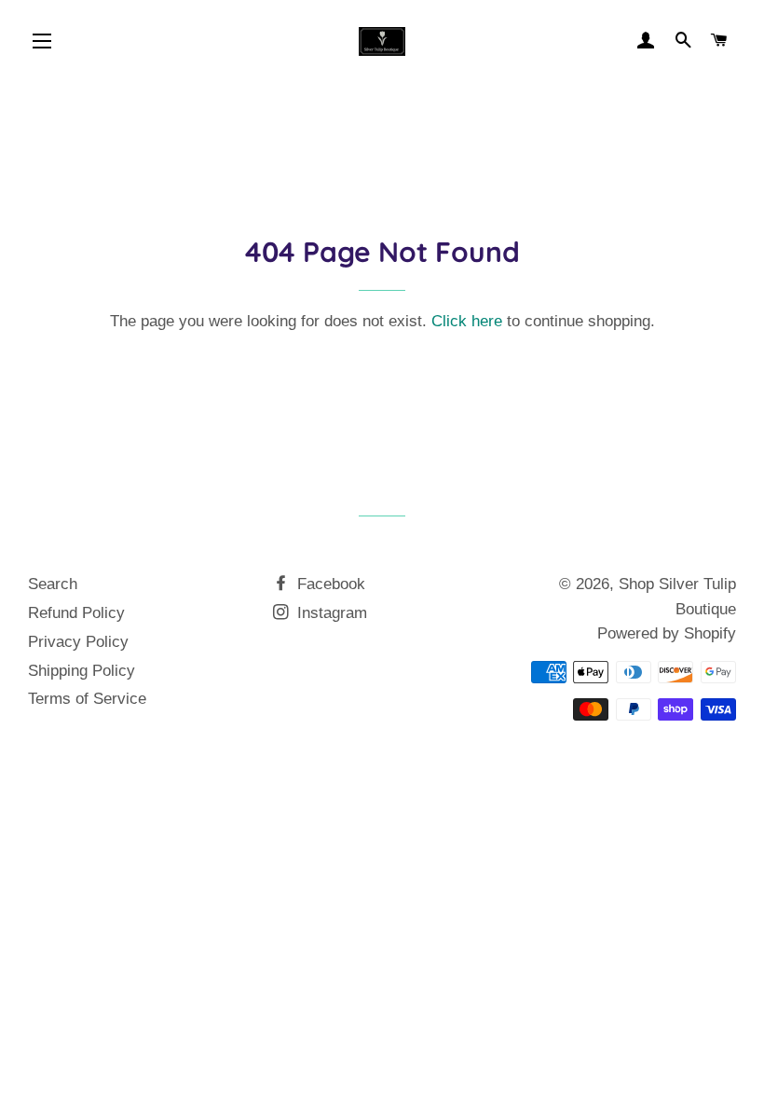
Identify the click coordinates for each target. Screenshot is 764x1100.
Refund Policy (76, 613)
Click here (466, 321)
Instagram (330, 613)
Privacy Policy (78, 642)
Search (52, 584)
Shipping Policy (81, 671)
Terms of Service (87, 699)
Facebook (329, 584)
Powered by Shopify (666, 633)
